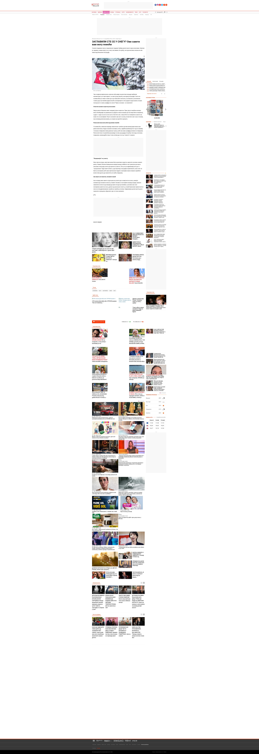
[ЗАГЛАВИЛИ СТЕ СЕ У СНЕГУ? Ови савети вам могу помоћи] (118, 74)
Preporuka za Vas (96, 266)
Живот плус (106, 12)
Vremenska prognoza (151, 394)
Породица (102, 14)
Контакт (98, 748)
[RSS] (165, 173)
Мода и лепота (95, 14)
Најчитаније (155, 81)
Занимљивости (129, 12)
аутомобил (105, 290)
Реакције (161, 81)
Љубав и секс (109, 14)
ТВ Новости (145, 12)
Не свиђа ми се (137, 321)
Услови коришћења (145, 744)
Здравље (100, 12)
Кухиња (112, 12)
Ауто (140, 12)
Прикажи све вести (151, 93)
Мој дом (130, 14)
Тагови (94, 287)
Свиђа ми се (125, 321)
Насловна (94, 12)
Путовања (117, 12)
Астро (123, 12)
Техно (136, 12)
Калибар (141, 14)
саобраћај (95, 290)
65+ (151, 14)
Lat (164, 4)
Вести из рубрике (96, 614)
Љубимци (136, 14)
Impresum (94, 748)
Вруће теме (95, 295)
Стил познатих (124, 14)
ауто (100, 290)
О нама (138, 744)
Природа (147, 14)
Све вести (148, 173)
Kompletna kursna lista (161, 417)
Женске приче (116, 14)
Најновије (149, 81)
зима (111, 290)
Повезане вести (96, 582)
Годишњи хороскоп (157, 121)
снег (114, 290)
